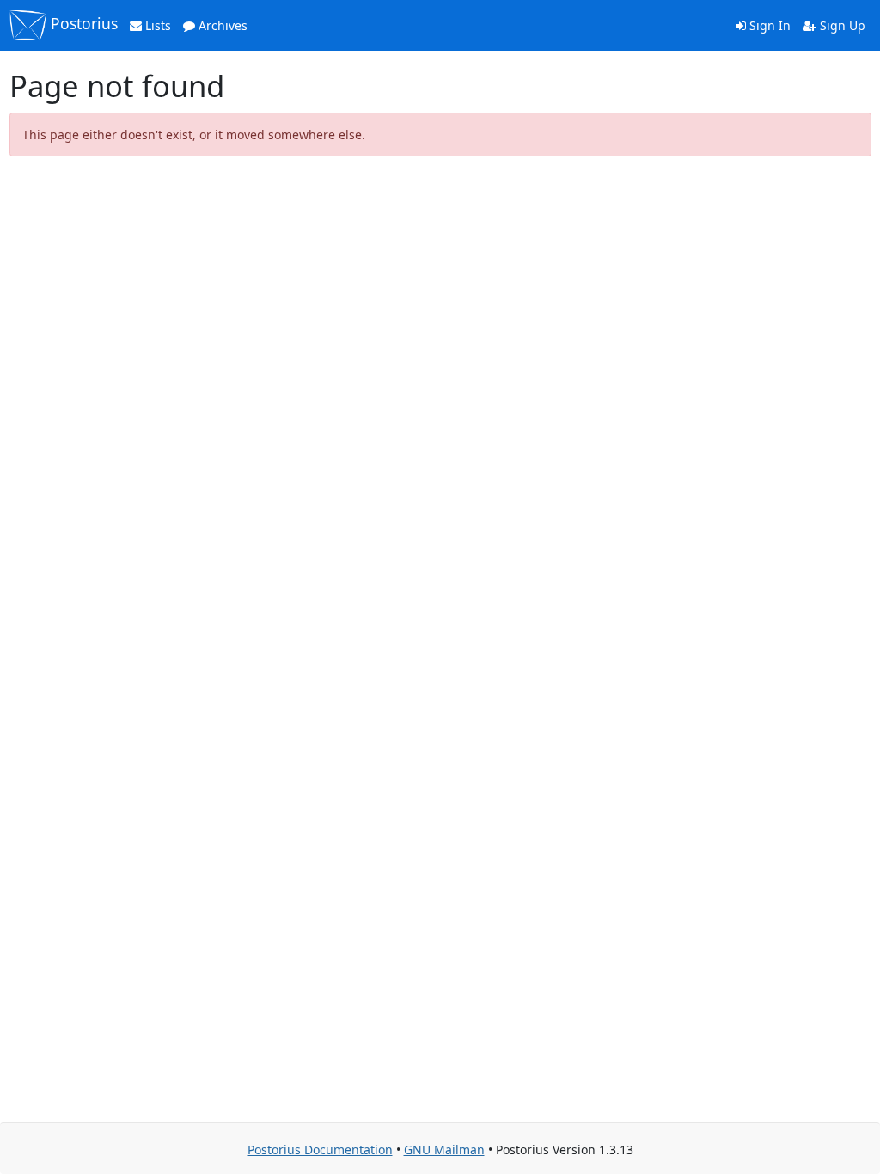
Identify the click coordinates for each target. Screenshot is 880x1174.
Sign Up (840, 25)
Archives (221, 25)
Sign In (768, 25)
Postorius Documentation (320, 1149)
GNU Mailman (444, 1149)
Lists (156, 25)
